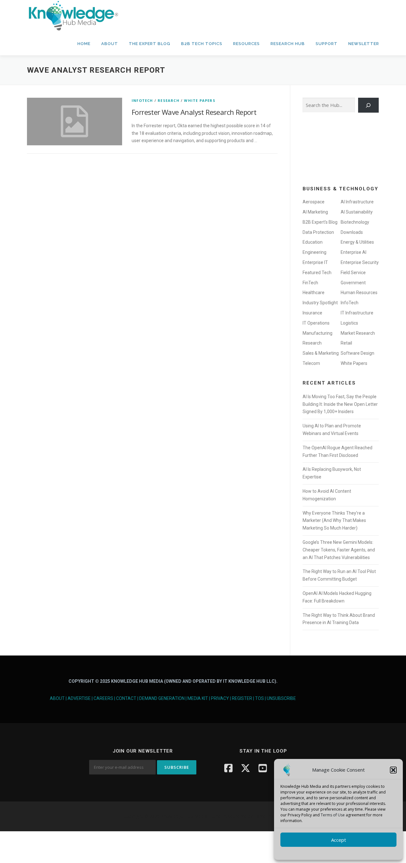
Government (353, 282)
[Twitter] (245, 767)
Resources (246, 43)
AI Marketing (315, 211)
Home (83, 43)
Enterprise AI (353, 252)
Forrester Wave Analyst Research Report (194, 112)
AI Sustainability (357, 211)
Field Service (353, 272)
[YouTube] (263, 767)
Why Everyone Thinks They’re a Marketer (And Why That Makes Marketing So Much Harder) (334, 521)
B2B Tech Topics (201, 43)
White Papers (199, 100)
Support (326, 43)
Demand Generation (162, 698)
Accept (338, 840)
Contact (126, 698)
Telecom (311, 363)
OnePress (222, 816)
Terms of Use (333, 815)
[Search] (368, 105)
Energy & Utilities (357, 242)
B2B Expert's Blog (320, 222)
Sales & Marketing (321, 353)
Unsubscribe (281, 698)
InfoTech (142, 100)
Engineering (314, 252)
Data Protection (318, 232)
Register (242, 698)
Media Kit (197, 698)
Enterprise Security (360, 262)
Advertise (79, 698)
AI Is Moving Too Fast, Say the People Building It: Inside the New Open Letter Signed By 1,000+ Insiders (340, 404)
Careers (103, 698)
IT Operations (316, 323)
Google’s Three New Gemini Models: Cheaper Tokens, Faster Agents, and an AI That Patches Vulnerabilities (339, 550)
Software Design (357, 353)
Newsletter (363, 43)
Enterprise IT (315, 262)
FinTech (310, 282)
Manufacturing (317, 333)
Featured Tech (317, 272)
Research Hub (288, 43)
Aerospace (313, 201)
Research (169, 100)
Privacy (220, 698)
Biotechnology (355, 222)
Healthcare (313, 292)
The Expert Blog (149, 43)
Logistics (349, 323)
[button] (393, 770)
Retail (346, 343)
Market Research (358, 333)
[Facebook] (228, 767)
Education (313, 242)
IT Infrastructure (357, 312)
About (109, 43)
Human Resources (359, 292)
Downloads (352, 232)
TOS (259, 698)
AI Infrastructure (357, 201)
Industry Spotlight (320, 302)
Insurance (312, 312)
